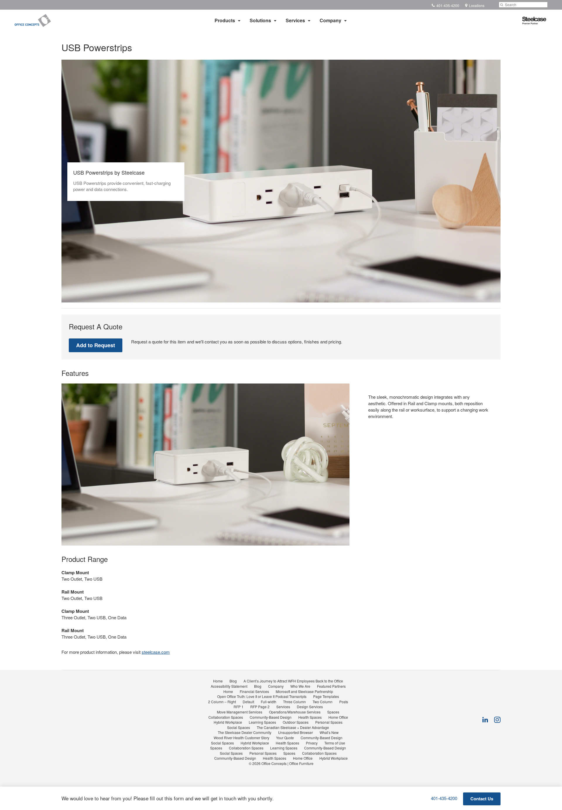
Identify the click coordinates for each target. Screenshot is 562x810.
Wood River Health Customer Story (241, 737)
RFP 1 (239, 706)
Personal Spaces (328, 722)
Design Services (310, 706)
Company (330, 20)
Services (295, 20)
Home (218, 680)
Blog (233, 680)
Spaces (333, 711)
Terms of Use (334, 742)
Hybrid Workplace (228, 722)
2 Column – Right (222, 701)
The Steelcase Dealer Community (244, 732)
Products (225, 20)
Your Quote (285, 737)
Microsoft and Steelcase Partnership (304, 691)
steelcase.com (156, 652)
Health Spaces (310, 717)
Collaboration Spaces (225, 717)
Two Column (323, 701)
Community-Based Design (271, 717)
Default (248, 701)
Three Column (294, 701)
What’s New (329, 732)
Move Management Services (239, 711)
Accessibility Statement (229, 686)
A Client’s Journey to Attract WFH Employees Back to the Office (293, 680)
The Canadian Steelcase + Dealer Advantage (293, 727)
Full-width (268, 701)
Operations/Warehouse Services (295, 711)
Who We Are (300, 686)
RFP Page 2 (260, 706)
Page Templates (326, 696)
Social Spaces (238, 727)
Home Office (338, 717)
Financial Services (254, 691)
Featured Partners (331, 686)
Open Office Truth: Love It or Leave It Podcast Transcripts (261, 696)
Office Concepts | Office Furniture (287, 763)
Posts (343, 701)
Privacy (312, 742)
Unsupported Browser (295, 732)
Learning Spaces (262, 722)
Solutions (260, 20)
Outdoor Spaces (296, 722)
